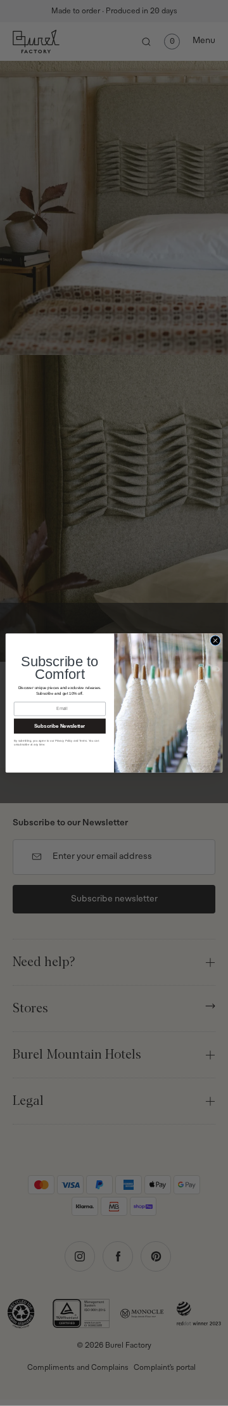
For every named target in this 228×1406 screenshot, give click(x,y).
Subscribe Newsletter (59, 726)
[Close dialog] (215, 640)
